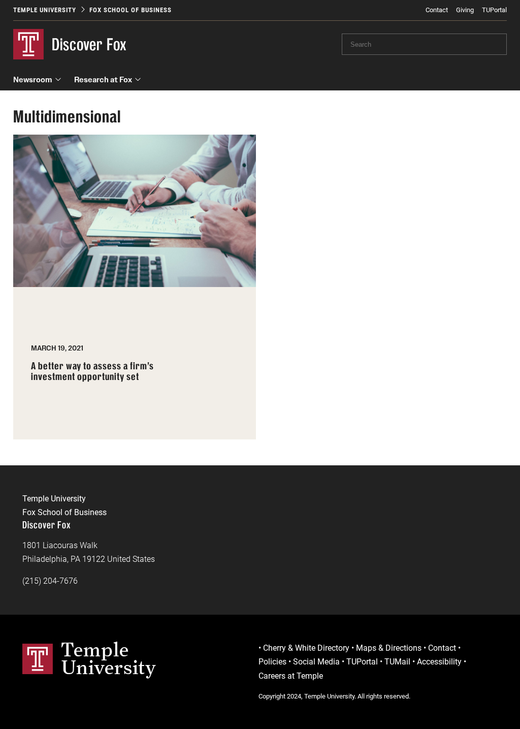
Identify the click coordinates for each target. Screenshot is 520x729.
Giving (465, 10)
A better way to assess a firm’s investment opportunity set (92, 371)
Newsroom (32, 79)
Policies (272, 662)
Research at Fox (103, 79)
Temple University (44, 10)
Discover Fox (89, 44)
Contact (437, 10)
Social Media (316, 662)
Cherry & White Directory (306, 648)
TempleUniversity (108, 658)
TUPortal (494, 10)
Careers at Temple (290, 676)
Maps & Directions (388, 648)
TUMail (397, 662)
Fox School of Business (130, 10)
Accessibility (439, 662)
